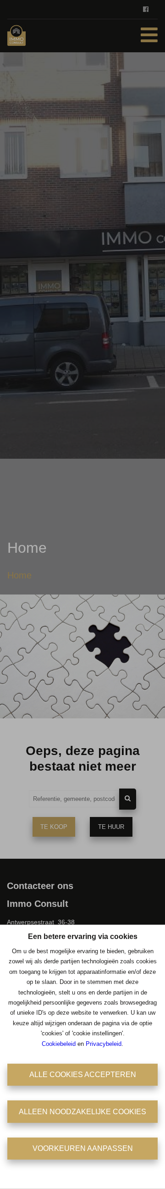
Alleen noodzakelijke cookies (82, 1111)
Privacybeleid (103, 1043)
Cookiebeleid (59, 1043)
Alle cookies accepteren (82, 1074)
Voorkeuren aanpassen (83, 1148)
